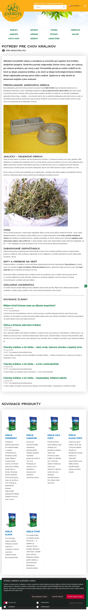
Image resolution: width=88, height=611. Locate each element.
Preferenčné (45, 602)
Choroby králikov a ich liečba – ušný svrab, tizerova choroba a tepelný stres (42, 347)
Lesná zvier (54, 38)
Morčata (14, 34)
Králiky (14, 30)
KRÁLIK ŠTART (33, 531)
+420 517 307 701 (40, 3)
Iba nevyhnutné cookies (39, 596)
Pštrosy (54, 34)
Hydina (54, 30)
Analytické (12, 606)
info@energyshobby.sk (55, 3)
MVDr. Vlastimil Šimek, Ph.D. (16, 50)
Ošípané (34, 34)
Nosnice (34, 30)
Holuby (75, 34)
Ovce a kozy (14, 38)
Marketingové (45, 606)
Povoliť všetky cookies (75, 596)
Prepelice (75, 30)
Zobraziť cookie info (76, 603)
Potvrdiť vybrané (57, 596)
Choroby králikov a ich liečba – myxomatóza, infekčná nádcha (35, 377)
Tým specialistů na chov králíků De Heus (20, 352)
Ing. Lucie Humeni (14, 310)
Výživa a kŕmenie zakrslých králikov (22, 325)
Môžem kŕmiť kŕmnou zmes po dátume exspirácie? (29, 305)
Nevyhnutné (12, 602)
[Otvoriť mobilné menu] (85, 6)
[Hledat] (64, 7)
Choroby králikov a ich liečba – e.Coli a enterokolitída (31, 364)
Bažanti (34, 38)
